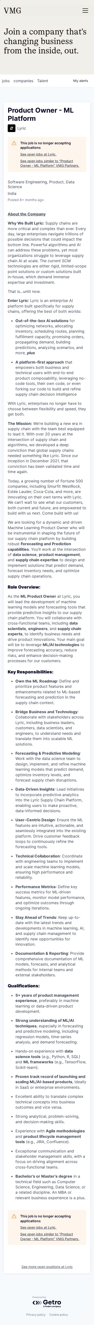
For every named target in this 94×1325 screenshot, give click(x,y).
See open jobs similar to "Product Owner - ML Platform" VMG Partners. (49, 163)
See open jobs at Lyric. (38, 154)
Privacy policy (36, 1314)
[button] (85, 10)
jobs (6, 80)
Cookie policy (58, 1314)
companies (23, 80)
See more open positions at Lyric (47, 1267)
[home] (12, 10)
